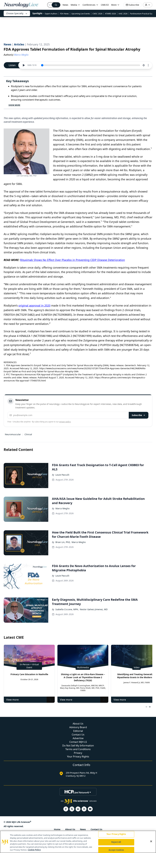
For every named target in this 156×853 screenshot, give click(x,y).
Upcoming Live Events (80, 13)
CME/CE (105, 4)
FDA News (64, 13)
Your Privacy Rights (78, 756)
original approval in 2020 (34, 305)
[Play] (23, 65)
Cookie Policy (34, 849)
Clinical (28, 434)
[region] (78, 842)
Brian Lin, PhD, (62, 542)
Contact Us (78, 734)
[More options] (148, 65)
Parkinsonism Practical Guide (142, 13)
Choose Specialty (14, 13)
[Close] (151, 841)
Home (57, 829)
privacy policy (65, 421)
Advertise (78, 738)
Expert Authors (51, 13)
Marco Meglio (62, 508)
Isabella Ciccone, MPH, (67, 609)
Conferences (89, 4)
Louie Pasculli (62, 474)
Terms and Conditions (78, 749)
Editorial (78, 731)
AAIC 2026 (123, 13)
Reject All (116, 842)
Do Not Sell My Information (78, 745)
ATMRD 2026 (110, 13)
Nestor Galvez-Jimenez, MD (94, 609)
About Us (78, 723)
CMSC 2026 (97, 13)
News (65, 4)
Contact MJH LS (78, 742)
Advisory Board (78, 727)
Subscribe (137, 415)
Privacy (78, 753)
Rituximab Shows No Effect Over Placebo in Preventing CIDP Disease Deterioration (72, 260)
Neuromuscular (13, 434)
